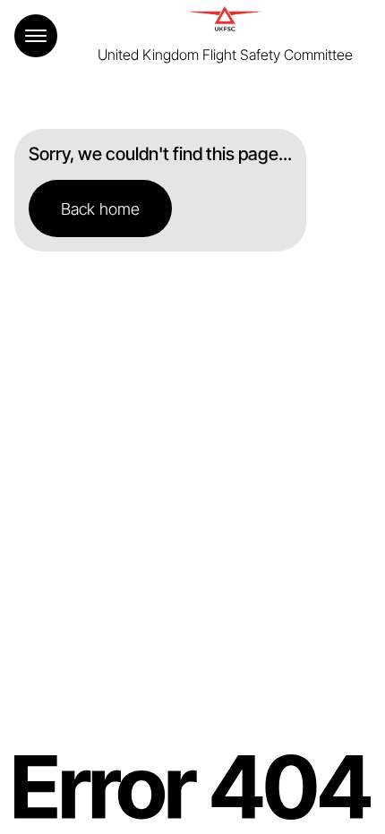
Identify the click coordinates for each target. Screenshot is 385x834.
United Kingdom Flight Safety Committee (225, 55)
